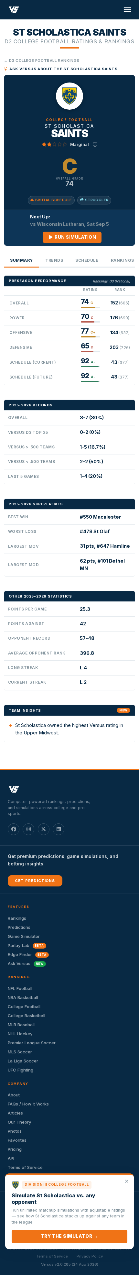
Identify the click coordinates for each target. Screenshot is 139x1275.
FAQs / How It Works (28, 1103)
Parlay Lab (26, 945)
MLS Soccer (20, 1051)
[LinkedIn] (58, 829)
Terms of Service (25, 1167)
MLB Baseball (21, 1024)
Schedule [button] (86, 260)
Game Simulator (24, 936)
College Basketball (26, 1015)
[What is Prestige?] (95, 144)
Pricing (15, 1149)
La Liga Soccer (23, 1060)
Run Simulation (75, 237)
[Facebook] (13, 829)
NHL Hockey (20, 1033)
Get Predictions (35, 880)
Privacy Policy (90, 1256)
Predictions (19, 927)
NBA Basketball (23, 997)
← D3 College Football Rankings (42, 60)
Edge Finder (27, 954)
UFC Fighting (20, 1069)
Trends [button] (54, 260)
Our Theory (19, 1122)
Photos (15, 1131)
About (14, 1094)
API (11, 1158)
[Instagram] (28, 829)
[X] (43, 829)
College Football (24, 1006)
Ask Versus (26, 963)
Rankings (17, 918)
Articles (15, 1113)
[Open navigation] (127, 10)
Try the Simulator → (69, 1236)
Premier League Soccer (32, 1042)
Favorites (17, 1140)
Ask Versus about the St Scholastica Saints (63, 69)
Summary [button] (21, 260)
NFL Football (20, 988)
